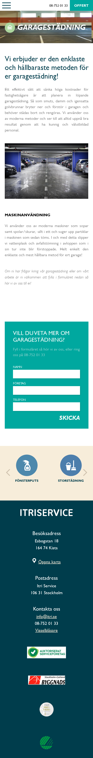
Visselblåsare (46, 630)
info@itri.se (46, 616)
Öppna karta (49, 561)
